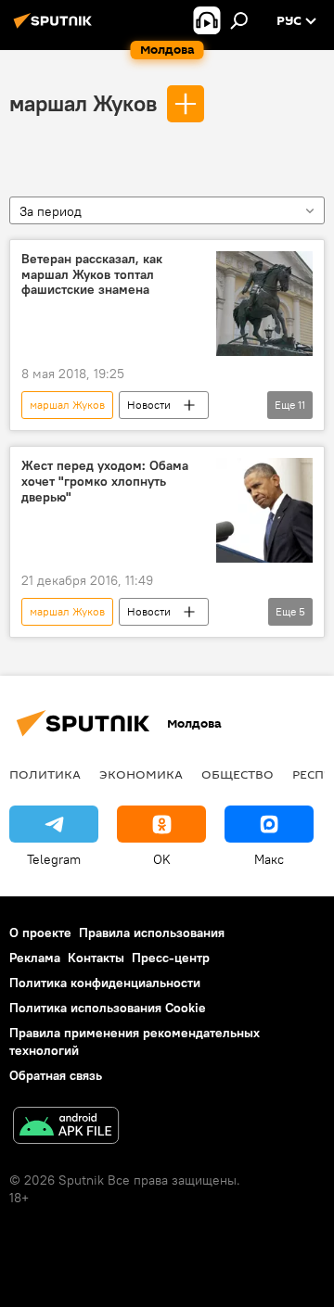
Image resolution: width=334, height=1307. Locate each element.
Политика (45, 774)
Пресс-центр (171, 957)
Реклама (34, 957)
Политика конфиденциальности (104, 982)
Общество (237, 774)
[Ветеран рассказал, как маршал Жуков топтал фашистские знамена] (264, 303)
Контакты (96, 957)
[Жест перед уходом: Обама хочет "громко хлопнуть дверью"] (264, 510)
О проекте (40, 932)
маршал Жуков (83, 103)
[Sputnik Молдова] (55, 27)
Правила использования (152, 932)
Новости (149, 405)
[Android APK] (66, 1127)
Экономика (141, 774)
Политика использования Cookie (107, 1007)
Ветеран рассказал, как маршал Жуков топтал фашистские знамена (91, 274)
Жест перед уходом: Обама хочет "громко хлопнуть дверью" (104, 481)
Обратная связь (55, 1075)
